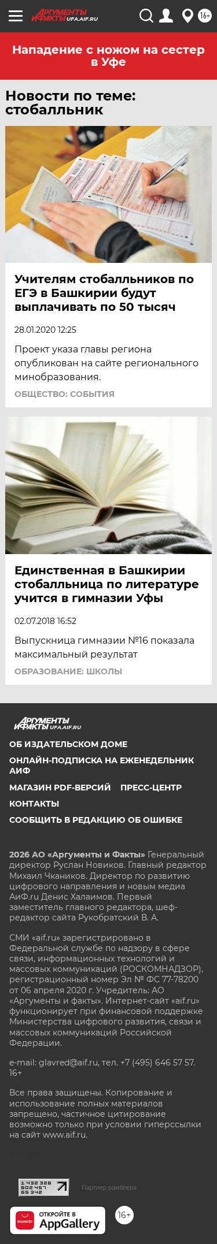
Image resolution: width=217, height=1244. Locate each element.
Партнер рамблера (109, 1187)
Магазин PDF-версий (60, 787)
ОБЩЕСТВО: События (64, 394)
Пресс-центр (151, 787)
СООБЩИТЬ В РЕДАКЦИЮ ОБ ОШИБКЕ (95, 820)
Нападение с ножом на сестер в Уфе (108, 56)
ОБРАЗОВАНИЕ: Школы (68, 671)
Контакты (34, 804)
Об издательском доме (68, 744)
